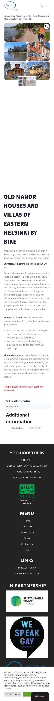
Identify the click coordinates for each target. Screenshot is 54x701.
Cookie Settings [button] (13, 694)
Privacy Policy (27, 567)
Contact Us (27, 543)
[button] (46, 26)
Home (27, 520)
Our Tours (27, 526)
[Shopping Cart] (41, 5)
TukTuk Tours (27, 532)
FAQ (27, 549)
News (27, 538)
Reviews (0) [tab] (12, 406)
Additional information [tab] (18, 401)
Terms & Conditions (27, 573)
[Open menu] (47, 6)
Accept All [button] (29, 694)
